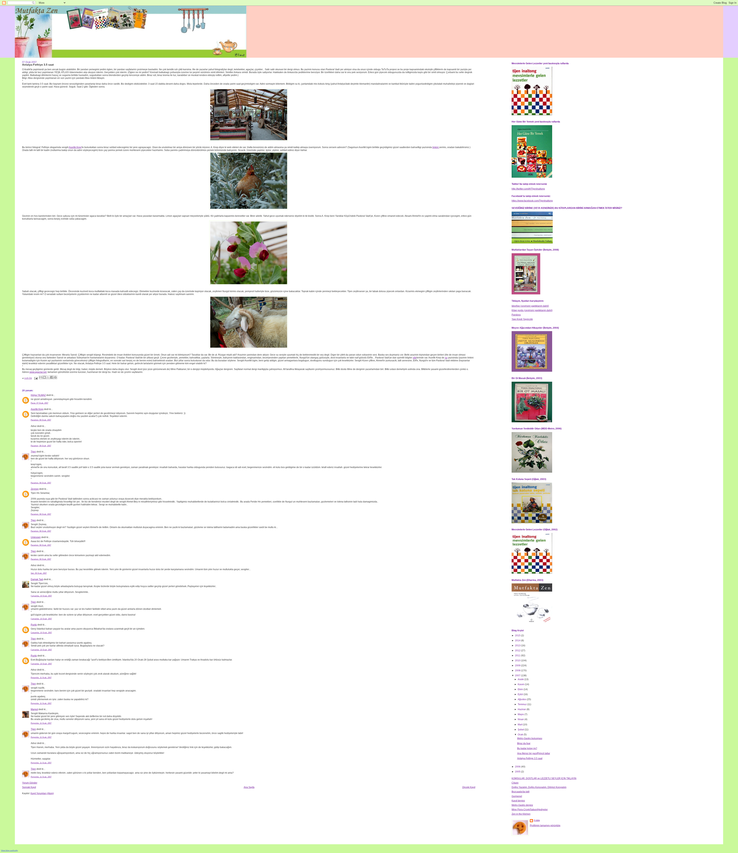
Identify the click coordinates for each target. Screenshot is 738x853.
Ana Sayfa (249, 787)
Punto (34, 625)
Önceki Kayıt (468, 787)
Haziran (522, 709)
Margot (34, 709)
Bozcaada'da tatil (520, 792)
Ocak (521, 734)
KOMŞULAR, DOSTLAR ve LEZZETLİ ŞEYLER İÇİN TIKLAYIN (544, 778)
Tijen (33, 452)
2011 (518, 655)
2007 (518, 675)
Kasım (521, 684)
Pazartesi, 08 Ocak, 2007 (41, 420)
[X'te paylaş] (48, 377)
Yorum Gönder (29, 783)
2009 (518, 665)
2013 (518, 645)
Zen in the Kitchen (521, 814)
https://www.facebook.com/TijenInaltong (532, 201)
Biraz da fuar (523, 743)
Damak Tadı (37, 579)
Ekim (521, 689)
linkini (435, 147)
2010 (518, 660)
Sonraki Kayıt (29, 787)
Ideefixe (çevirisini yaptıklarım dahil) (530, 306)
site (414, 358)
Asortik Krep (75, 147)
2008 (518, 670)
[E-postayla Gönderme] (35, 378)
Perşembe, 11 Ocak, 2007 (41, 678)
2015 (518, 635)
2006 (518, 767)
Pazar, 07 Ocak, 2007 (39, 403)
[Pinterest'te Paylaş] (55, 377)
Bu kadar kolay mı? (527, 748)
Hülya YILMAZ (38, 395)
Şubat (521, 729)
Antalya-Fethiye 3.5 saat (529, 758)
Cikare (515, 783)
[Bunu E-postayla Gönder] (41, 377)
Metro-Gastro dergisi (522, 805)
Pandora (516, 315)
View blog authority (9, 850)
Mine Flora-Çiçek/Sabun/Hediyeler (530, 809)
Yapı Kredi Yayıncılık (522, 319)
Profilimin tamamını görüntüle (545, 825)
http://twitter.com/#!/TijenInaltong (528, 189)
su (446, 358)
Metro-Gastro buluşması (529, 738)
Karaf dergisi (518, 801)
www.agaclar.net (38, 372)
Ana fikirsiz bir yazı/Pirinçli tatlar (533, 753)
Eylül (521, 694)
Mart (520, 724)
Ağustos (522, 699)
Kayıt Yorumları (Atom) (42, 793)
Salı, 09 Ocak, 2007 (39, 573)
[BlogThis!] (44, 377)
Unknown (36, 537)
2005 (518, 772)
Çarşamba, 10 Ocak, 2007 (41, 596)
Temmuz (522, 704)
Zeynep (35, 489)
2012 (518, 650)
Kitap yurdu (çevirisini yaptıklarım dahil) (532, 310)
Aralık (521, 679)
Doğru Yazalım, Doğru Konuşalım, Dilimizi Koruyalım (539, 787)
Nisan (521, 719)
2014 (518, 640)
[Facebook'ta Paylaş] (52, 377)
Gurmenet (517, 796)
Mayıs (521, 714)
